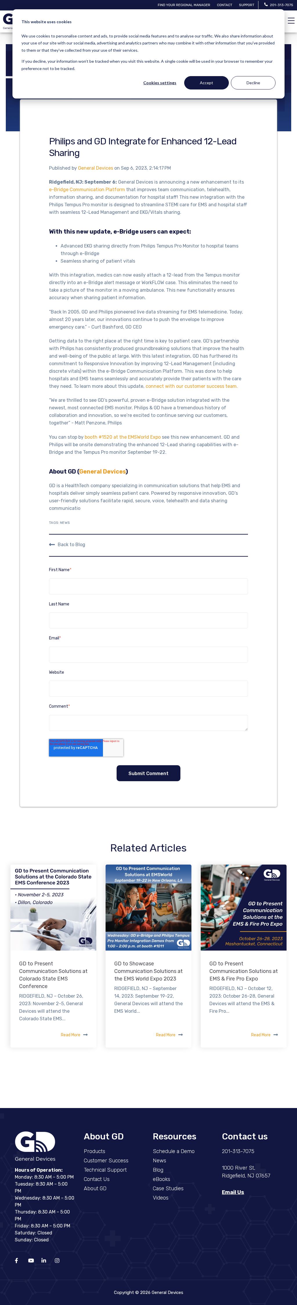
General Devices (96, 168)
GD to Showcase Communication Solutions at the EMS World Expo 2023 (148, 971)
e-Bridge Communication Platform (87, 189)
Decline (253, 82)
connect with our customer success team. (191, 386)
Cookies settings (159, 82)
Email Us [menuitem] (233, 1192)
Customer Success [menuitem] (106, 1160)
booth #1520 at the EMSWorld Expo (123, 437)
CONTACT (224, 5)
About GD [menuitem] (95, 1188)
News (65, 523)
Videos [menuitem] (161, 1198)
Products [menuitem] (94, 1151)
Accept (206, 82)
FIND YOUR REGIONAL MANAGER (184, 5)
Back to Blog (71, 544)
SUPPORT (246, 5)
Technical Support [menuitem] (105, 1170)
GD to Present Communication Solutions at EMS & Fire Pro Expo (243, 971)
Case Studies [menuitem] (168, 1188)
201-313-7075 (281, 5)
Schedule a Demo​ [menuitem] (174, 1151)
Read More (70, 1034)
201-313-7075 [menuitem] (238, 1151)
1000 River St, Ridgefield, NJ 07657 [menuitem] (246, 1172)
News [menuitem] (159, 1160)
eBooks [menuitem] (161, 1179)
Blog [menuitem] (158, 1170)
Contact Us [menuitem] (97, 1179)
